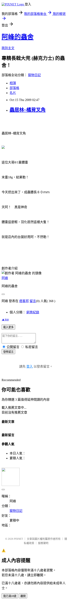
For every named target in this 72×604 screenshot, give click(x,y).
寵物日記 (34, 75)
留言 (33, 301)
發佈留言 (8, 351)
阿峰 (5, 278)
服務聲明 (43, 543)
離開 (23, 596)
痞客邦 (24, 301)
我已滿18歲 (9, 596)
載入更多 (8, 327)
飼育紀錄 (32, 312)
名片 (13, 93)
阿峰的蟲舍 (18, 37)
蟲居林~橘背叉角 (28, 109)
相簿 (13, 83)
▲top (5, 319)
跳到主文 (8, 48)
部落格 (14, 88)
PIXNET (18, 538)
